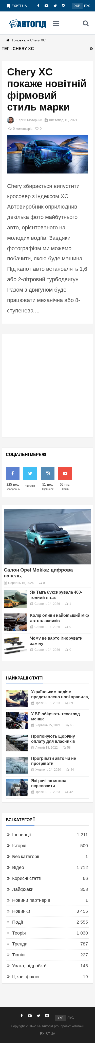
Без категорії (25, 856)
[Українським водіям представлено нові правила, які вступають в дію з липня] (17, 698)
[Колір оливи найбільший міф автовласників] (15, 622)
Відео (18, 867)
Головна (19, 40)
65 (71, 725)
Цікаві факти (25, 976)
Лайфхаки (22, 889)
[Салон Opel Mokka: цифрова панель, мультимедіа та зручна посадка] (47, 536)
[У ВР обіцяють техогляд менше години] (17, 720)
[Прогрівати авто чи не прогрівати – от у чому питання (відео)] (17, 765)
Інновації (21, 834)
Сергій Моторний (29, 120)
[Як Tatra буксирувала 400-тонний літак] (15, 599)
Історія (19, 845)
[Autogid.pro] (27, 23)
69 (71, 703)
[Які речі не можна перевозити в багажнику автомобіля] (17, 787)
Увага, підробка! (29, 965)
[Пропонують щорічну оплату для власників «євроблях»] (17, 743)
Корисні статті (26, 878)
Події (17, 922)
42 (71, 792)
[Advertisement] (47, 385)
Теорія (19, 933)
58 (69, 747)
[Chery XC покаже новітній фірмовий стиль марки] (47, 154)
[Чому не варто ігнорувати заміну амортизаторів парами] (15, 645)
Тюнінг (19, 954)
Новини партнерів (31, 900)
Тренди (20, 943)
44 (72, 769)
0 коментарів (22, 129)
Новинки (21, 911)
